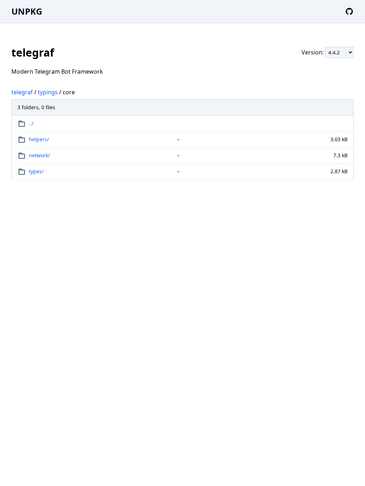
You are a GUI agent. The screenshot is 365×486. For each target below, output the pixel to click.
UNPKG (26, 11)
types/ (36, 171)
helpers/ (39, 139)
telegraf (22, 92)
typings (48, 92)
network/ (39, 155)
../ (31, 123)
